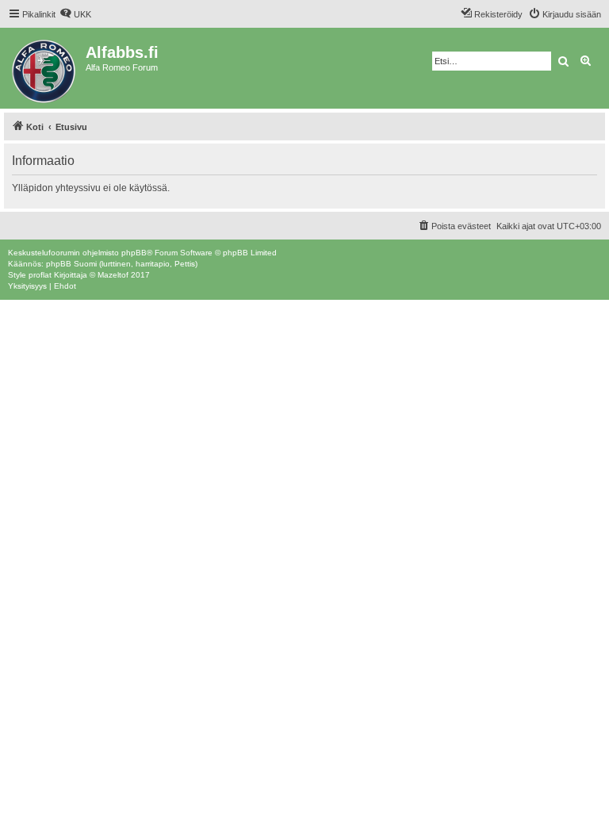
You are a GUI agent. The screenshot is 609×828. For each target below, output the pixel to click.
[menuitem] (75, 14)
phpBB (134, 252)
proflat (40, 274)
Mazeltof (113, 274)
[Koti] (45, 68)
